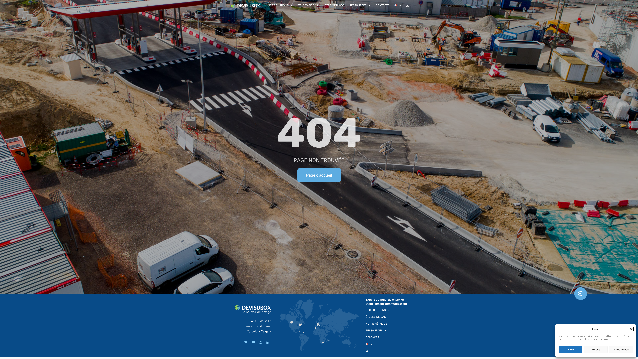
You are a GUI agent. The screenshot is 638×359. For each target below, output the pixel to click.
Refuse (596, 349)
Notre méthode (333, 5)
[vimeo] (245, 342)
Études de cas (308, 5)
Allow (570, 349)
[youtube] (253, 342)
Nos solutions (278, 5)
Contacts (382, 5)
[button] (631, 329)
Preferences (621, 349)
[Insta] (260, 342)
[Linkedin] (267, 342)
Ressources (358, 5)
